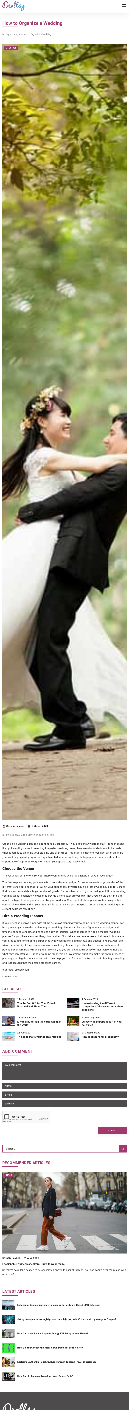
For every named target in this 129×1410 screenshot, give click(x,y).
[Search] (123, 1149)
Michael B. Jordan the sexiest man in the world (39, 1023)
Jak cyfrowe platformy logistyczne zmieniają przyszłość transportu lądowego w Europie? (66, 1319)
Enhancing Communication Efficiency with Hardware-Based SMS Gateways (58, 1305)
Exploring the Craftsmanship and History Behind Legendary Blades (41, 1264)
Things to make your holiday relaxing (39, 1036)
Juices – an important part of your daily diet (102, 1023)
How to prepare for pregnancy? (100, 1036)
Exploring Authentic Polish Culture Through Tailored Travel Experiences (56, 1362)
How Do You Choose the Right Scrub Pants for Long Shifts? (50, 1347)
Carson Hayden (15, 826)
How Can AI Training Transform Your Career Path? (45, 1376)
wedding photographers (82, 857)
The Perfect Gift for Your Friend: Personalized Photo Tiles (36, 1005)
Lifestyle (11, 48)
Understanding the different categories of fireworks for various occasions (102, 1007)
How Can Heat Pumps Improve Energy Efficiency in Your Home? (52, 1333)
